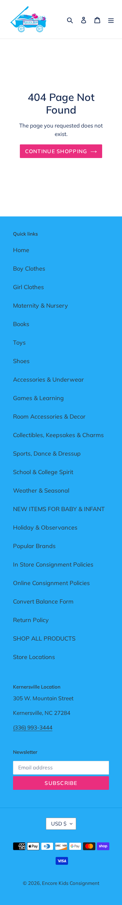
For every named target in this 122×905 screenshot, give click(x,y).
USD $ (59, 823)
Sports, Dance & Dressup (47, 453)
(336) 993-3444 (32, 727)
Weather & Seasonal (41, 490)
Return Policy (31, 620)
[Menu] (111, 19)
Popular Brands (34, 546)
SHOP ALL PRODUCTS (44, 638)
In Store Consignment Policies (53, 564)
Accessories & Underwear (48, 379)
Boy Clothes (29, 268)
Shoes (21, 361)
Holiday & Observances (45, 527)
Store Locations (34, 657)
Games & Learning (38, 398)
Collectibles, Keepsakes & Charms (58, 435)
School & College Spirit (43, 472)
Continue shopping (56, 151)
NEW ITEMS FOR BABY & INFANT (59, 509)
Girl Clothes (28, 287)
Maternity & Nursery (40, 305)
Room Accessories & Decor (49, 416)
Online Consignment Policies (51, 583)
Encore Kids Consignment (70, 883)
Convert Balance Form (43, 601)
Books (21, 324)
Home (21, 250)
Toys (19, 342)
